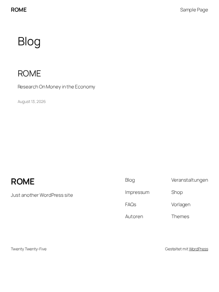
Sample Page (194, 9)
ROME (19, 9)
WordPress (198, 249)
